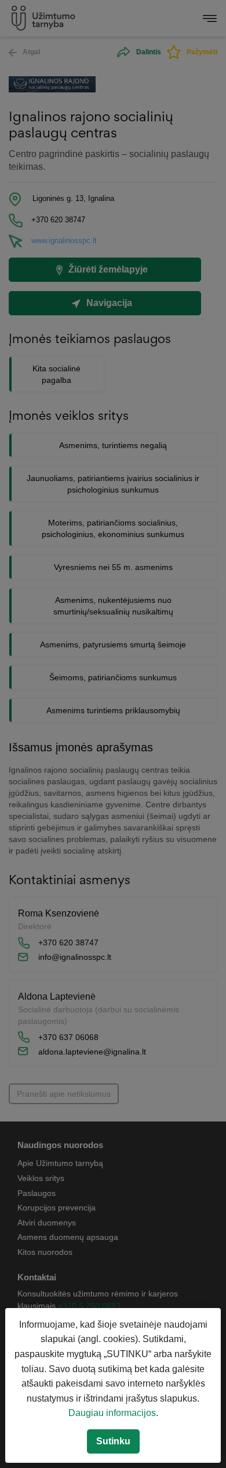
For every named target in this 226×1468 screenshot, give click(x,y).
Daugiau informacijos (112, 1413)
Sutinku (113, 1441)
